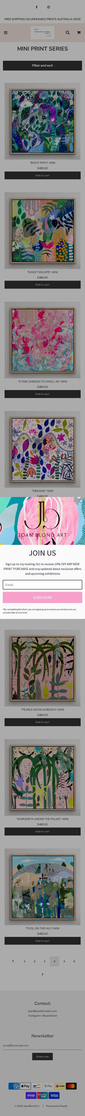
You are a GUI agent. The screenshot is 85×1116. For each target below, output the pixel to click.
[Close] (81, 501)
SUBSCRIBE (42, 597)
